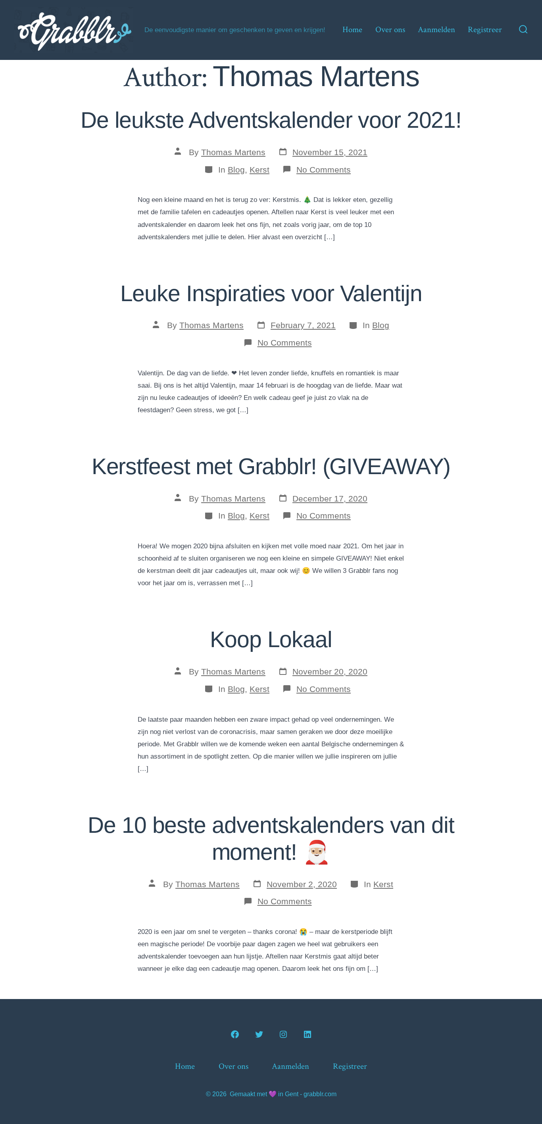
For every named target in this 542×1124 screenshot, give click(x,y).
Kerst (259, 169)
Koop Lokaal (271, 639)
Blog (236, 169)
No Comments (323, 169)
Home (352, 29)
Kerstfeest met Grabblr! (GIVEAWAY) (271, 466)
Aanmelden (436, 29)
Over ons (390, 29)
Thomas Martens (233, 152)
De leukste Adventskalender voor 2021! (271, 120)
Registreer (485, 29)
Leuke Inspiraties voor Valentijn (271, 293)
